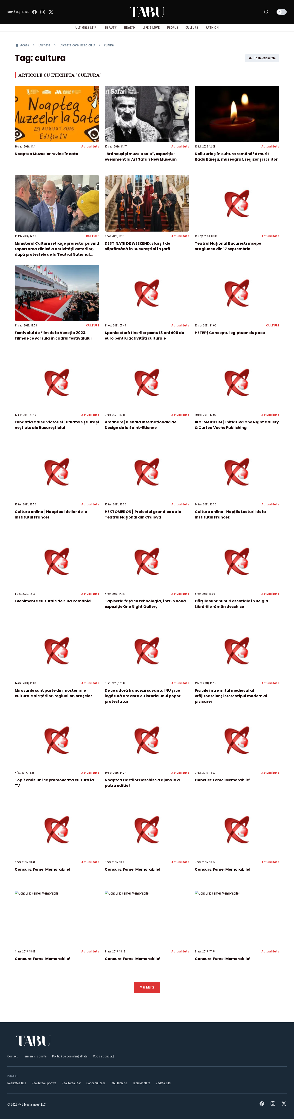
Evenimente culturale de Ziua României (53, 601)
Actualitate (90, 146)
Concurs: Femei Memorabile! (223, 780)
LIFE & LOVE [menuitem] (151, 27)
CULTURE (92, 236)
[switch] (282, 12)
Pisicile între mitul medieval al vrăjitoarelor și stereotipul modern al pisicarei (231, 696)
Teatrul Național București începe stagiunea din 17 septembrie (228, 246)
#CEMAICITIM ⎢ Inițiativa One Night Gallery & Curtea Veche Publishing (237, 424)
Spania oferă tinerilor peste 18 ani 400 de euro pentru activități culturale (144, 335)
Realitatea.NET (16, 1083)
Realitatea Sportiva (44, 1083)
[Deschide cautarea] (266, 12)
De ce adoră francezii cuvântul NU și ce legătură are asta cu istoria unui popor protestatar (143, 696)
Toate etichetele (265, 58)
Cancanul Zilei (95, 1083)
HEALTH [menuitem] (129, 27)
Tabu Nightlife (141, 1083)
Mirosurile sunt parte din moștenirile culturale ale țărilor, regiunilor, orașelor (53, 693)
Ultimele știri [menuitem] (86, 27)
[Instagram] (42, 12)
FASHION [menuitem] (212, 27)
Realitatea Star (71, 1083)
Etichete (44, 45)
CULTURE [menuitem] (191, 27)
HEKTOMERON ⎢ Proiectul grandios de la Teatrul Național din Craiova (143, 514)
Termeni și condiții (35, 1056)
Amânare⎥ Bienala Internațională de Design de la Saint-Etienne (140, 424)
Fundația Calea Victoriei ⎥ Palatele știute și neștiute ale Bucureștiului (57, 424)
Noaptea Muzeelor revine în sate (46, 153)
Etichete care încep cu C (77, 45)
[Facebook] (34, 12)
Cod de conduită (103, 1056)
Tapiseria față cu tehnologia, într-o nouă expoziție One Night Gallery (145, 603)
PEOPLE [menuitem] (172, 27)
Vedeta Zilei (163, 1083)
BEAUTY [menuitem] (111, 27)
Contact (12, 1056)
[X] (51, 12)
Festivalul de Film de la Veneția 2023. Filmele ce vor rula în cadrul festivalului (53, 335)
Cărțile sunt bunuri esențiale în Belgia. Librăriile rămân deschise (232, 603)
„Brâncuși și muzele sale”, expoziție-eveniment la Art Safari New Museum (141, 156)
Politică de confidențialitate (70, 1056)
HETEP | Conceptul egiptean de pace (230, 332)
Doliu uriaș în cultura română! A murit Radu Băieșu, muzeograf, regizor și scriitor (236, 156)
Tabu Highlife (118, 1083)
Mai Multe (147, 987)
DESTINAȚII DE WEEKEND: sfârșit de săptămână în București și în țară (137, 246)
